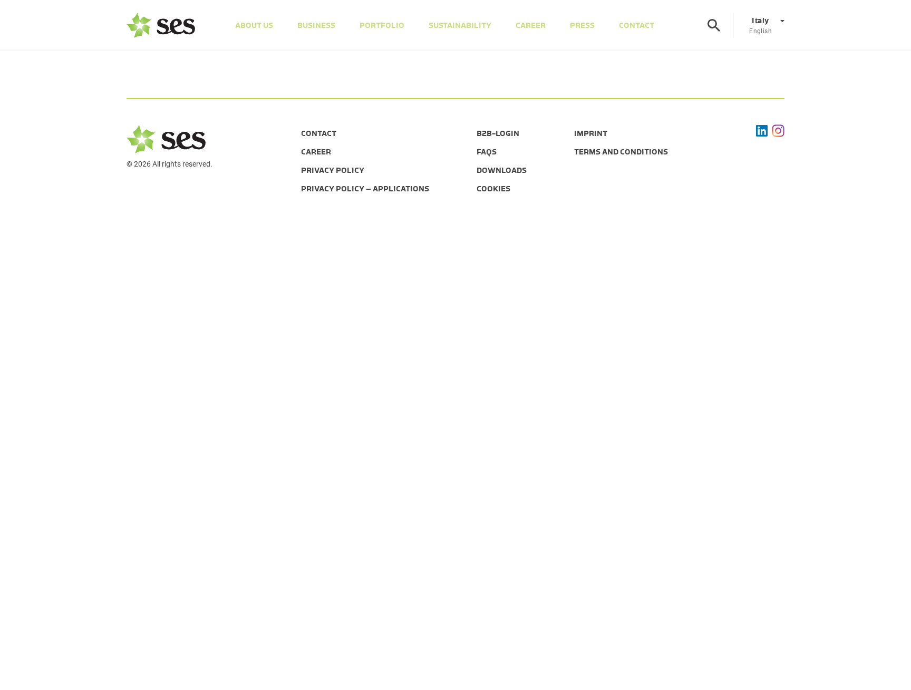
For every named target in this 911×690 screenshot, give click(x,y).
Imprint (590, 133)
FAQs (487, 152)
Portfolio (382, 25)
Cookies (493, 188)
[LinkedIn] (762, 131)
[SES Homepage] (161, 25)
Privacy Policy (332, 170)
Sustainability (460, 25)
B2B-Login (498, 133)
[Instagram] (778, 130)
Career (531, 25)
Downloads (502, 170)
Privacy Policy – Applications (365, 188)
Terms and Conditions (621, 152)
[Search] (713, 25)
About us (254, 25)
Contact (636, 25)
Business (316, 25)
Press (582, 25)
